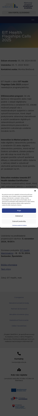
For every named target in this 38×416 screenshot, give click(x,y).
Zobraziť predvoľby (19, 221)
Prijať (19, 211)
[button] (35, 191)
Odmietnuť (19, 216)
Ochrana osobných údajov (19, 225)
